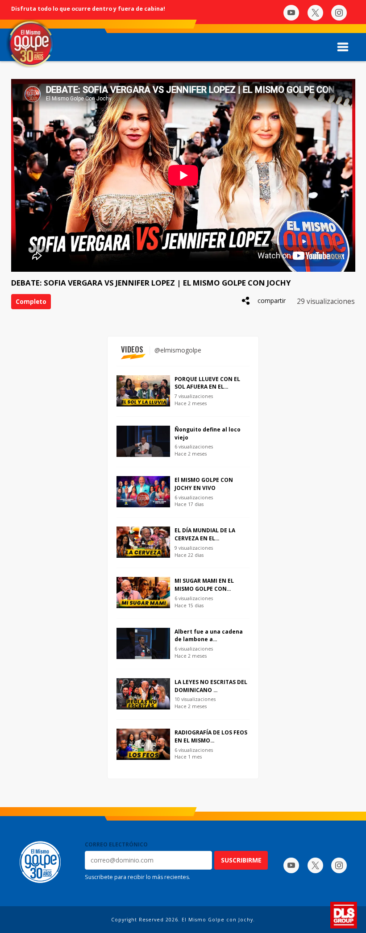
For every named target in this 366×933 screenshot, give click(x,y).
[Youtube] (291, 13)
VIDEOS (132, 349)
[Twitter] (315, 13)
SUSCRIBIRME (241, 860)
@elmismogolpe (177, 350)
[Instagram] (339, 13)
